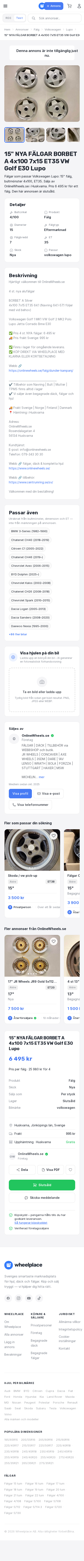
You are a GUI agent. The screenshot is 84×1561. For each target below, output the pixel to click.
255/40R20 (48, 1457)
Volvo (8, 1414)
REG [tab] (8, 18)
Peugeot (30, 1402)
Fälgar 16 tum (34, 1483)
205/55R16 (28, 1439)
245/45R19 (65, 1451)
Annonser (22, 29)
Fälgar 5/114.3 (32, 1507)
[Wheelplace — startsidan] (42, 6)
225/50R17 (46, 1445)
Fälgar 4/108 (12, 1501)
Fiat (70, 1391)
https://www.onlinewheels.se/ (29, 468)
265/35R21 (29, 1463)
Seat (18, 1408)
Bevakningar (13, 1354)
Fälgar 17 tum (55, 1483)
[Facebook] (8, 1298)
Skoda (28, 1408)
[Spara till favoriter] (54, 836)
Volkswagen (53, 29)
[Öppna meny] (5, 6)
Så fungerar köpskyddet (30, 1222)
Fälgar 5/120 (53, 1507)
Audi (7, 1391)
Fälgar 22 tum (34, 1495)
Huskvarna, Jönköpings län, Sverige (39, 1125)
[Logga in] (79, 6)
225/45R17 (11, 1445)
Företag (36, 1333)
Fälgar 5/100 (32, 1501)
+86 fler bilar (18, 634)
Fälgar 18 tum (13, 1489)
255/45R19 (11, 1457)
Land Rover (54, 1396)
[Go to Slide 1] (14, 135)
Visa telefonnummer (32, 804)
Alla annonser (13, 1334)
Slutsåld (45, 1185)
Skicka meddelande (45, 1197)
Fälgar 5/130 (12, 1513)
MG (6, 1402)
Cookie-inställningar (67, 1339)
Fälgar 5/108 (52, 1501)
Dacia (61, 1391)
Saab (7, 1408)
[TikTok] (39, 1298)
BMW (17, 1391)
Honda (17, 1396)
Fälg (36, 29)
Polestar (44, 1402)
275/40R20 (66, 1457)
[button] (69, 6)
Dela (24, 1170)
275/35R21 (46, 1463)
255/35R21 (11, 1463)
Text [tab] (19, 18)
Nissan (16, 1402)
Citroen (37, 1391)
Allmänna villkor (70, 1322)
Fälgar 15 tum (13, 1483)
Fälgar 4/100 (55, 1495)
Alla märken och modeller (21, 1419)
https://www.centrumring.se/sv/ (31, 482)
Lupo (69, 29)
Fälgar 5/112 (12, 1507)
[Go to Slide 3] (35, 135)
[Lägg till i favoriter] (70, 1170)
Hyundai (30, 1396)
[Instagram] (18, 1298)
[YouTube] (29, 1298)
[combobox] (56, 18)
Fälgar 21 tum (13, 1495)
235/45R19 (47, 1451)
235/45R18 (11, 1451)
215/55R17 (29, 1445)
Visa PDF (53, 1170)
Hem (7, 29)
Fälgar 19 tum (34, 1489)
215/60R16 (63, 1439)
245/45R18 (29, 1451)
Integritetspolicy (70, 1329)
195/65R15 (11, 1439)
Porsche (58, 1402)
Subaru (41, 1408)
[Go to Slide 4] (56, 135)
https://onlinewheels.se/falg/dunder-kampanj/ (41, 370)
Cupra (50, 1391)
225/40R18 (63, 1445)
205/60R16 (46, 1439)
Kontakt (64, 1348)
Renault (72, 1402)
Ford (7, 1396)
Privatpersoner (41, 1325)
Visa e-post (51, 793)
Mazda (70, 1396)
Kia (42, 1396)
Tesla (52, 1408)
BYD (26, 1391)
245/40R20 (29, 1457)
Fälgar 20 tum (56, 1489)
